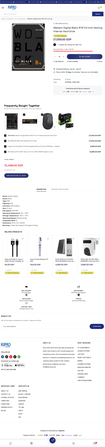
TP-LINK (21, 407)
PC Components (20, 19)
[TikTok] (14, 356)
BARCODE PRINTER (84, 367)
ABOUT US (4, 391)
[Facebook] (2, 356)
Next (103, 257)
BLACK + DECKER (24, 394)
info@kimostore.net (49, 367)
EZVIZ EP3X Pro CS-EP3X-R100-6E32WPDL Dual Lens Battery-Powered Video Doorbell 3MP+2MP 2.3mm (64, 260)
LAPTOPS (81, 354)
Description (41, 189)
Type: (55, 82)
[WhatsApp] (19, 356)
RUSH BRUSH (22, 397)
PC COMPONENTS (84, 348)
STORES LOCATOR (7, 397)
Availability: (57, 79)
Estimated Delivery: (62, 69)
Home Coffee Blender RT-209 (39, 260)
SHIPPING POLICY (7, 407)
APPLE (20, 410)
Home (3, 19)
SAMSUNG (21, 401)
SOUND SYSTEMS (84, 351)
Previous (2, 257)
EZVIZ (20, 414)
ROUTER (80, 371)
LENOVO (21, 404)
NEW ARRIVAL (22, 391)
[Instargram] (6, 356)
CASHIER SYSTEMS (84, 364)
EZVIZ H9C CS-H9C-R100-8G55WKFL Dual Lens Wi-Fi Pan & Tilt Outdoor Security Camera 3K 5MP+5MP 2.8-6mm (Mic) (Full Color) (90, 260)
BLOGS (3, 410)
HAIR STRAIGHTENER (85, 380)
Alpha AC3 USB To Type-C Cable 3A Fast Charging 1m (14, 260)
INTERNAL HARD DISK (72, 82)
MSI (19, 417)
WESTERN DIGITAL (61, 23)
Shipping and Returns (59, 189)
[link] (23, 239)
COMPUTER (10, 19)
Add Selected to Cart (16, 175)
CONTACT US (5, 394)
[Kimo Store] (12, 8)
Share (100, 61)
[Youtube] (10, 356)
